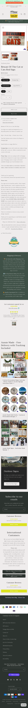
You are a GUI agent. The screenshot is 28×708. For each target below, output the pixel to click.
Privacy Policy (6, 649)
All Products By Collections (9, 622)
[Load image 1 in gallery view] (5, 56)
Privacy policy (15, 701)
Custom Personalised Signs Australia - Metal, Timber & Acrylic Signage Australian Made (14, 381)
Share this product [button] (7, 233)
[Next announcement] (25, 6)
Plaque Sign (5, 80)
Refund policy (8, 701)
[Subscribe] (23, 509)
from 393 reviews (13, 308)
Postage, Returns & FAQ (8, 629)
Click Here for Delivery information (14, 2)
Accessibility (6, 658)
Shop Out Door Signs (11, 483)
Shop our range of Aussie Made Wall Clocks (14, 576)
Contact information (18, 703)
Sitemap (5, 652)
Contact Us (5, 632)
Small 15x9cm (6, 85)
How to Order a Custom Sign (9, 639)
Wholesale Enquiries (7, 645)
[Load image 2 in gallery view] (14, 56)
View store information (8, 122)
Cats (9, 91)
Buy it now (14, 113)
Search (4, 619)
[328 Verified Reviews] (14, 247)
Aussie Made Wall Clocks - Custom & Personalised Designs (14, 415)
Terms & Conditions (7, 655)
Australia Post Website (17, 229)
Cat (3, 91)
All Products (5, 626)
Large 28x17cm (16, 85)
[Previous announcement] (2, 6)
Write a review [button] (14, 524)
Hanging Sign (15, 80)
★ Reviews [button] (26, 355)
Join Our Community (8, 642)
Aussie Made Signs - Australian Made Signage (14, 449)
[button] (2, 14)
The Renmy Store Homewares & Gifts (13, 699)
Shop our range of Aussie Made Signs (14, 571)
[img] (14, 306)
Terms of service (23, 701)
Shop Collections (21, 222)
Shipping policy (10, 703)
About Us (5, 636)
